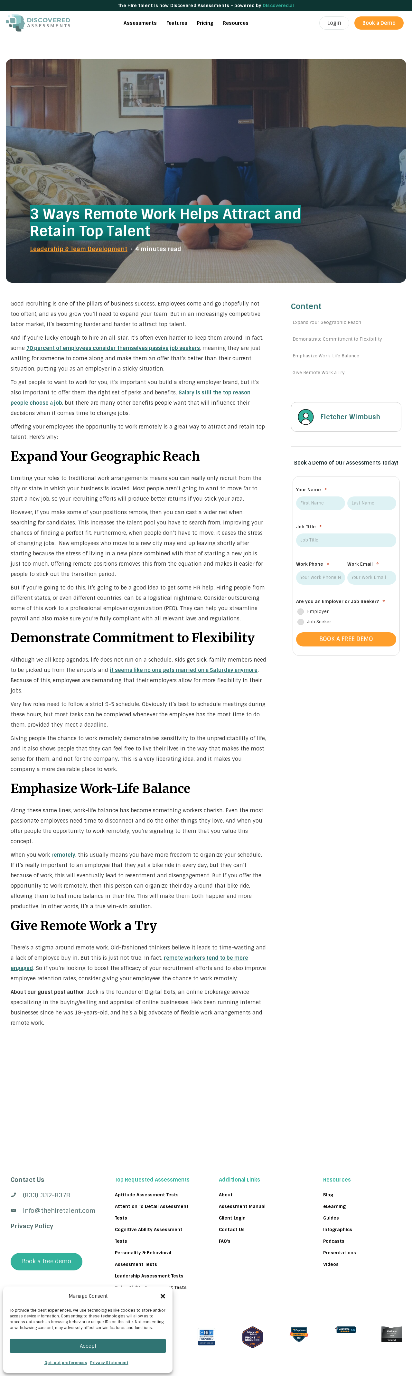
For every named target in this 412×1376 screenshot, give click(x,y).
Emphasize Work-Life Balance (326, 356)
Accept (88, 1346)
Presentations (339, 1253)
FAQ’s (224, 1241)
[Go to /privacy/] (50, 1180)
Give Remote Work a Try (319, 372)
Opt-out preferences (65, 1362)
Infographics (337, 1229)
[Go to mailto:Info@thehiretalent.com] (50, 1211)
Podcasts (333, 1241)
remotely (63, 855)
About (226, 1195)
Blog (328, 1195)
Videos (331, 1264)
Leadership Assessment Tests (149, 1276)
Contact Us (232, 1229)
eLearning (334, 1206)
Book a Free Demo (346, 639)
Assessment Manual (242, 1206)
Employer (318, 611)
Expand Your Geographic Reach (327, 322)
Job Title (309, 527)
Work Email (363, 564)
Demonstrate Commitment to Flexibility (337, 339)
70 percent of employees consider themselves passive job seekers (113, 348)
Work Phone (312, 564)
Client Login (232, 1218)
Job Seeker (319, 622)
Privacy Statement (109, 1362)
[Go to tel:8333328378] (50, 1195)
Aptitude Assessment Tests (147, 1195)
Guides (331, 1218)
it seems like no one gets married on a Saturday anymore (184, 670)
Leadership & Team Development (78, 249)
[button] (163, 1296)
